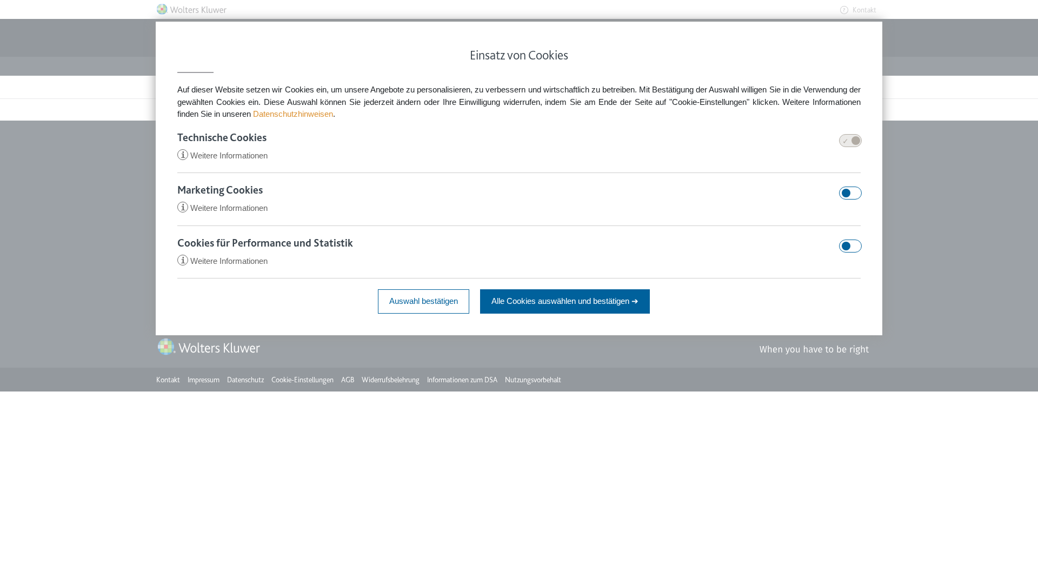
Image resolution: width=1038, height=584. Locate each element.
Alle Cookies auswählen (564, 301)
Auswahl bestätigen (423, 301)
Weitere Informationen (224, 155)
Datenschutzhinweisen (293, 113)
